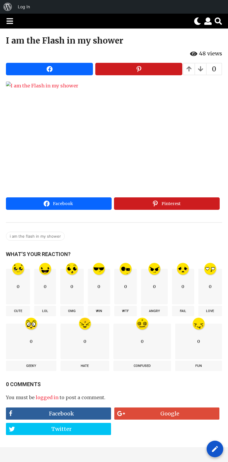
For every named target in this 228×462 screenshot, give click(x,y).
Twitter (61, 429)
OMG (72, 311)
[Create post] (215, 449)
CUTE (18, 311)
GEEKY (31, 366)
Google (169, 413)
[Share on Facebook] (49, 69)
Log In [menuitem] (24, 6)
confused (142, 366)
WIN (99, 311)
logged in (47, 397)
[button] (9, 21)
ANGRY (154, 311)
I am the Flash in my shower (35, 236)
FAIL (183, 311)
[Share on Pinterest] (138, 69)
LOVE (210, 311)
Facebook (61, 413)
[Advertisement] (114, 150)
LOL (45, 311)
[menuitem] (7, 7)
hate (85, 366)
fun (198, 366)
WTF (125, 311)
